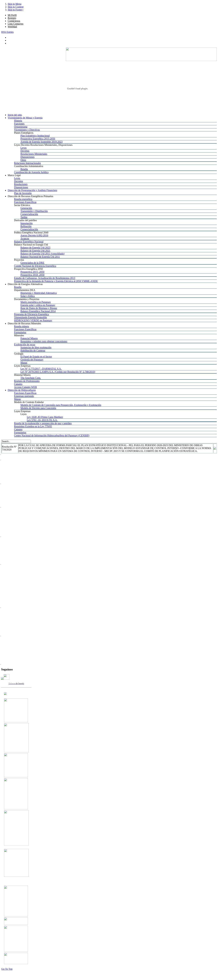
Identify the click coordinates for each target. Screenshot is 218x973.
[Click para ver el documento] (16, 721)
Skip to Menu (14, 4)
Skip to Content (15, 6)
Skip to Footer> (15, 9)
